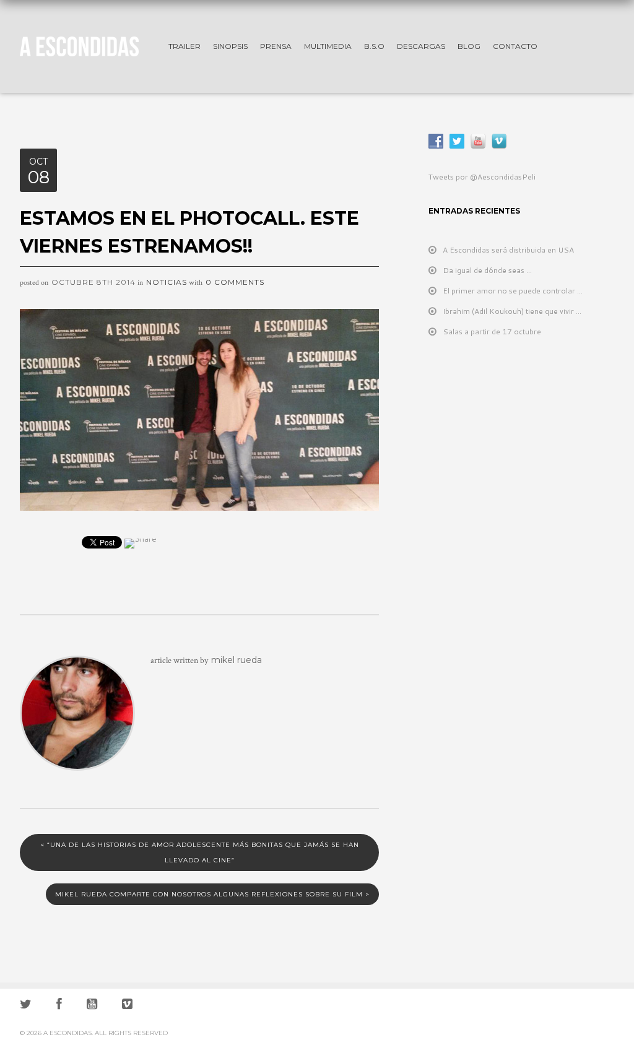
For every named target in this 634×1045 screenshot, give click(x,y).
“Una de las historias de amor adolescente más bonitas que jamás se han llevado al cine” (199, 852)
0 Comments (235, 282)
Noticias (166, 282)
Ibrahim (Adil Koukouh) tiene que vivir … (512, 311)
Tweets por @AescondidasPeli (482, 176)
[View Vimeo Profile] (127, 1005)
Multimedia (328, 46)
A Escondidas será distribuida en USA (508, 250)
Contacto (515, 46)
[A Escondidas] (88, 44)
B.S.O (374, 46)
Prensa (276, 46)
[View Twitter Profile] (26, 1005)
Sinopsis (230, 46)
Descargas (421, 46)
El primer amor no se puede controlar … (513, 290)
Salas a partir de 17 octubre (492, 331)
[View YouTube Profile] (92, 1005)
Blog (469, 46)
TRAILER (184, 46)
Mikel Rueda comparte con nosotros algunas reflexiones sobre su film (212, 894)
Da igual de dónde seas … (487, 270)
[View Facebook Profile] (59, 1005)
